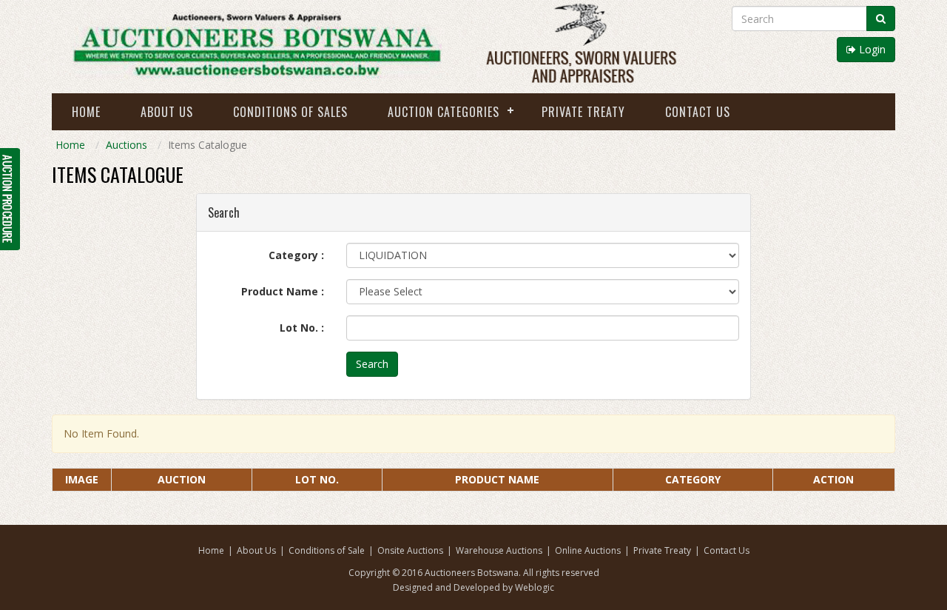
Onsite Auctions (410, 550)
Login (871, 49)
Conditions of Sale (327, 550)
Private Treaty (583, 112)
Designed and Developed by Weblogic (473, 587)
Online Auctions (588, 550)
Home (86, 112)
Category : (296, 255)
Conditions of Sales (290, 112)
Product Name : (282, 291)
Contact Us (697, 112)
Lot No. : (302, 328)
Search (372, 364)
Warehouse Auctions (499, 550)
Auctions (126, 145)
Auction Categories (443, 112)
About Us (167, 112)
